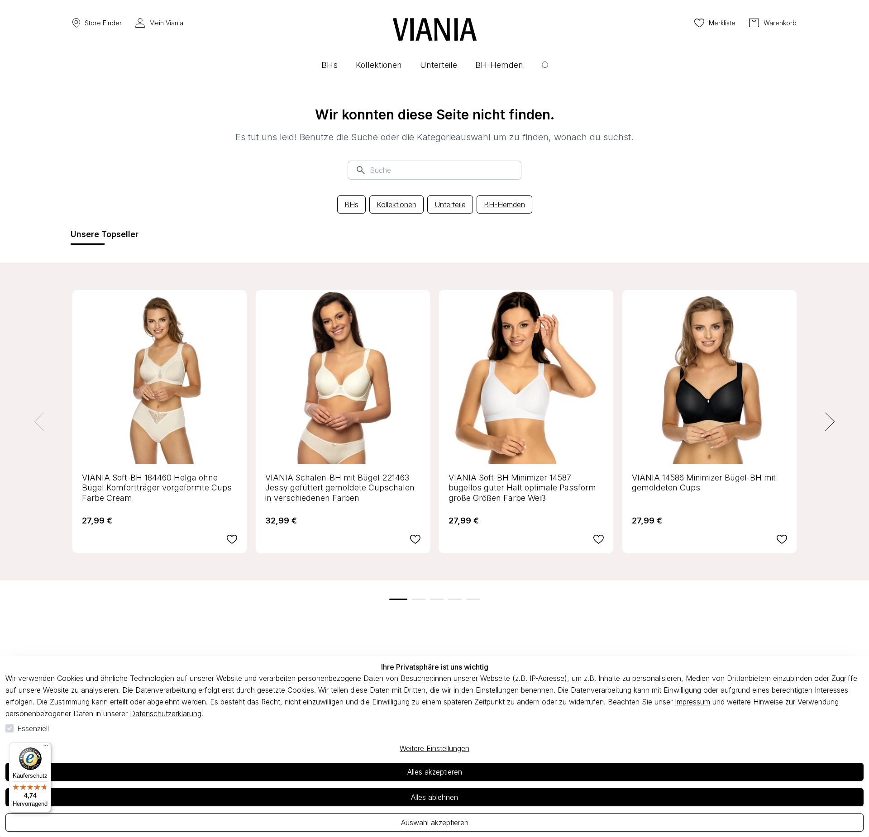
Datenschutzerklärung (165, 713)
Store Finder (103, 23)
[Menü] (45, 747)
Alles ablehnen (434, 797)
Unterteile (450, 204)
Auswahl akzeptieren (434, 822)
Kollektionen (396, 204)
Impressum (692, 701)
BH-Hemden (504, 204)
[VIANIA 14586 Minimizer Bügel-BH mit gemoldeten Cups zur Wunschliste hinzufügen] (782, 539)
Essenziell (33, 728)
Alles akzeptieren (434, 771)
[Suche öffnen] (544, 72)
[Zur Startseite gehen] (435, 29)
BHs (351, 204)
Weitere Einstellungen (434, 748)
